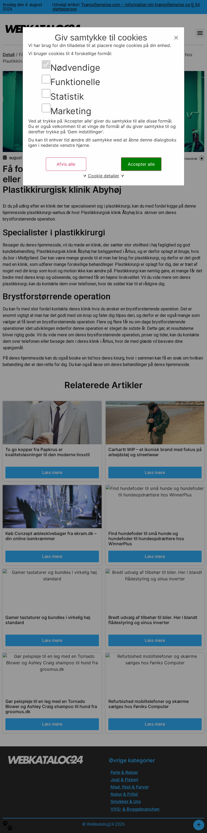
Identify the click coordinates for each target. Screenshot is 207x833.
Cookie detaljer (103, 175)
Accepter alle (141, 164)
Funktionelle (75, 82)
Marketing (70, 111)
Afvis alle (66, 164)
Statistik (67, 96)
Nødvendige (75, 67)
